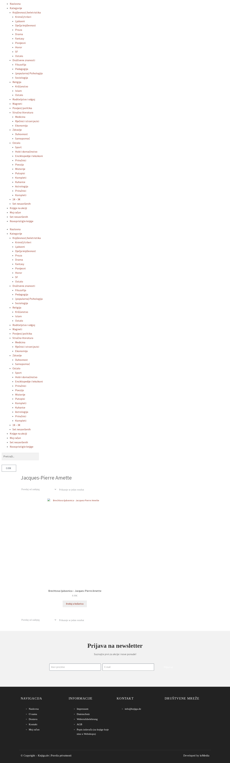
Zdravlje (17, 129)
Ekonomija (21, 125)
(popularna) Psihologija (29, 73)
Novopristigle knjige (21, 221)
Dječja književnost (25, 25)
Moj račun (15, 212)
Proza (18, 29)
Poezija (19, 164)
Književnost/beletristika (26, 12)
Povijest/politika (22, 108)
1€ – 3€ (16, 199)
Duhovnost (21, 134)
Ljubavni (20, 21)
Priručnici (20, 160)
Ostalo (19, 56)
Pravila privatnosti (61, 755)
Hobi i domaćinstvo (26, 151)
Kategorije (16, 8)
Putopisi (20, 173)
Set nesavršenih (21, 203)
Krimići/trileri (23, 16)
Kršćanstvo (21, 86)
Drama (19, 34)
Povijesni (20, 43)
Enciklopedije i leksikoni (29, 156)
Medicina (20, 116)
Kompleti (20, 177)
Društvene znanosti (23, 60)
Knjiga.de (43, 755)
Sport (18, 147)
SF (16, 51)
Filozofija (20, 64)
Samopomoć (22, 138)
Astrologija (21, 186)
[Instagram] (172, 709)
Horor (18, 47)
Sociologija (21, 77)
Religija (16, 82)
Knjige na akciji (18, 208)
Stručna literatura (22, 112)
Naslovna (15, 3)
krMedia (204, 755)
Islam (18, 90)
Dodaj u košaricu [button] (75, 603)
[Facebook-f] (167, 709)
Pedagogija (21, 69)
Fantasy (19, 38)
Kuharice (20, 182)
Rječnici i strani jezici (27, 121)
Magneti (17, 103)
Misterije (20, 169)
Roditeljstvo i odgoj (23, 99)
